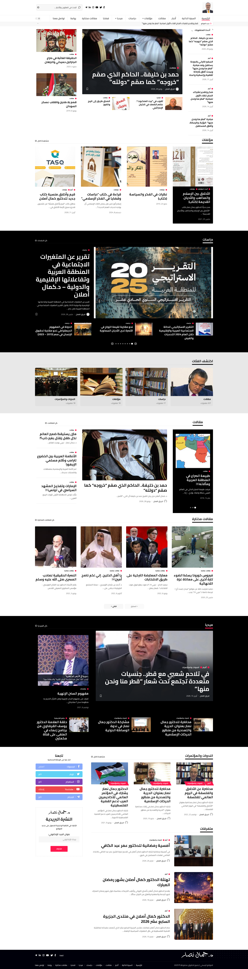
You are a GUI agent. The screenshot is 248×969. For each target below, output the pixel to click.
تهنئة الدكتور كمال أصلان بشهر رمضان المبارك (136, 882)
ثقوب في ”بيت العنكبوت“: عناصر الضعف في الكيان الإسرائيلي (149, 104)
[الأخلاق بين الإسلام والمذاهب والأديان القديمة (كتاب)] (193, 167)
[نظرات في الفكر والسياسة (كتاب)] (147, 167)
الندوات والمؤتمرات (65, 399)
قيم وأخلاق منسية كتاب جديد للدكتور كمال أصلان (57, 196)
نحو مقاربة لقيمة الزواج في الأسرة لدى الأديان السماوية (116, 328)
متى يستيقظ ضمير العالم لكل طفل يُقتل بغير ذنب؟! (58, 436)
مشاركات (83, 689)
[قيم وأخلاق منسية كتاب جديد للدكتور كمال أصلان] (55, 167)
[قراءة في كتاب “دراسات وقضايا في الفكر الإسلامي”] (101, 167)
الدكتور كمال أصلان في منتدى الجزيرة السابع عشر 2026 (136, 919)
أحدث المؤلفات (203, 189)
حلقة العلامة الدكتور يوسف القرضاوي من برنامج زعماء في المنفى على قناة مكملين (52, 730)
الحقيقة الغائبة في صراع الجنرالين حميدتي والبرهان (60, 60)
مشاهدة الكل (43, 141)
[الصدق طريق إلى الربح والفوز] (120, 103)
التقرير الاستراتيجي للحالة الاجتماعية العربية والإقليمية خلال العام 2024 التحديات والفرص (176, 332)
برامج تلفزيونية (59, 718)
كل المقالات (52, 423)
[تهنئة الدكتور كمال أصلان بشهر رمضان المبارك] (193, 887)
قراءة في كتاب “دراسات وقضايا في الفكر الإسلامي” (101, 196)
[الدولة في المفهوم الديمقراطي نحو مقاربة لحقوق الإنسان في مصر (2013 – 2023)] (82, 329)
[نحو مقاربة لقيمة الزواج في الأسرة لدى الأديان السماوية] (143, 329)
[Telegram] (59, 797)
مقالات (208, 34)
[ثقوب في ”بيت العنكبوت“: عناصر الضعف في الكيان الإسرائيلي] (173, 103)
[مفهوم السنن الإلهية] (63, 660)
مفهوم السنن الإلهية (73, 693)
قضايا (159, 98)
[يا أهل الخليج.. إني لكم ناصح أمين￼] (101, 547)
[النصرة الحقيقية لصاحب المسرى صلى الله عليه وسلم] (55, 547)
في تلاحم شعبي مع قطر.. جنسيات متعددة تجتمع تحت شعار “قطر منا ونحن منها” (157, 681)
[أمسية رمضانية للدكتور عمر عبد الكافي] (193, 850)
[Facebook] (59, 767)
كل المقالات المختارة (45, 520)
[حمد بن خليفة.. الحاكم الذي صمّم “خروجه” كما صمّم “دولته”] (124, 454)
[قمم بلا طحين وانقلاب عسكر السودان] (56, 84)
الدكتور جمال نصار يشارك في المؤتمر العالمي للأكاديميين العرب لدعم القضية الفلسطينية (113, 797)
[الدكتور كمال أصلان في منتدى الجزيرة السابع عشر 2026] (193, 924)
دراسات (208, 240)
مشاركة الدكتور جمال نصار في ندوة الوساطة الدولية (113, 726)
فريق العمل (170, 88)
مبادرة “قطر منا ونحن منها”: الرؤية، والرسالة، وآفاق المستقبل (201, 122)
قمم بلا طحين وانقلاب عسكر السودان (59, 104)
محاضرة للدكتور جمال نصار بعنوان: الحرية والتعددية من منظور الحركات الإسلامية (176, 728)
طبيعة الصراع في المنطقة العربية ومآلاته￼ (198, 480)
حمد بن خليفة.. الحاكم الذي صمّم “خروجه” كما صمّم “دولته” (201, 41)
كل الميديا (42, 626)
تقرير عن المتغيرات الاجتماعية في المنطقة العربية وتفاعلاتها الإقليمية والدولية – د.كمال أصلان (63, 275)
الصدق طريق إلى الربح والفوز (99, 103)
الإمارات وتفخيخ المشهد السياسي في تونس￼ (58, 488)
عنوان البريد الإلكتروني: (59, 834)
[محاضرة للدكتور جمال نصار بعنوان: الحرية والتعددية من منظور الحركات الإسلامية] (203, 725)
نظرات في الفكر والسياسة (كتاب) (148, 196)
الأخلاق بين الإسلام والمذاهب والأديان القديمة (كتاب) (196, 198)
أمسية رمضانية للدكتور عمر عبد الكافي (135, 845)
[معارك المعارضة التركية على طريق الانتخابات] (146, 547)
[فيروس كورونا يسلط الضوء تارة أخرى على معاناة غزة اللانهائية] (192, 547)
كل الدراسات (42, 240)
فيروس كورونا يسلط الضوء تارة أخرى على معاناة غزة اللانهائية (193, 579)
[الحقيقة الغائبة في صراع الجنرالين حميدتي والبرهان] (56, 40)
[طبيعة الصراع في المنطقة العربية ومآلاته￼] (193, 451)
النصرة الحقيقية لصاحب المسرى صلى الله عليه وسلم (56, 577)
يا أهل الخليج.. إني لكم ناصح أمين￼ (102, 577)
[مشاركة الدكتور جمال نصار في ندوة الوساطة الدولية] (141, 725)
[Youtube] (59, 789)
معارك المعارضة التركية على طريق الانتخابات (147, 577)
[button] (38, 23)
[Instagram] (59, 782)
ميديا (209, 625)
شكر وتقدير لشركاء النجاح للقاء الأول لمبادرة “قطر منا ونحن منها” (170, 23)
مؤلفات (207, 140)
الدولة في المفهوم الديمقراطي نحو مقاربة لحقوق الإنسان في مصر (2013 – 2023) (53, 330)
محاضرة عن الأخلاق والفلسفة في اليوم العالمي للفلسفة (199, 793)
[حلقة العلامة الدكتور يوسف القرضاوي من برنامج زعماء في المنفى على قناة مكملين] (79, 725)
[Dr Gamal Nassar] (208, 7)
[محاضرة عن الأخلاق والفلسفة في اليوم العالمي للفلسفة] (194, 773)
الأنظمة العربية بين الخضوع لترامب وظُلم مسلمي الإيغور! (56, 460)
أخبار (209, 58)
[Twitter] (59, 774)
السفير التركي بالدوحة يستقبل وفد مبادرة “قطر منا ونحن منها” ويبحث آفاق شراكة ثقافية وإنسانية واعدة (201, 68)
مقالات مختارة (202, 519)
